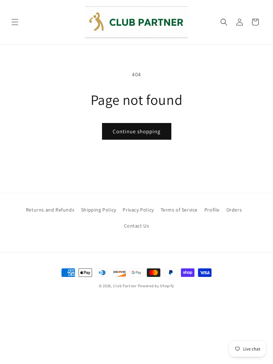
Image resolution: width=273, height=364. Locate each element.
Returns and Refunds (50, 210)
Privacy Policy (138, 210)
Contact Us (136, 226)
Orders (234, 210)
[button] (15, 22)
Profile (212, 210)
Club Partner (124, 285)
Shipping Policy (98, 210)
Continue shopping (137, 131)
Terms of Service (179, 210)
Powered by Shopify (156, 285)
